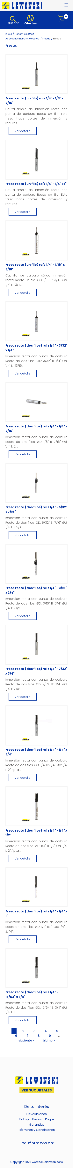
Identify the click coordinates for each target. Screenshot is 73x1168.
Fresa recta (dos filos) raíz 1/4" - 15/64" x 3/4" (31, 994)
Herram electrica (24, 34)
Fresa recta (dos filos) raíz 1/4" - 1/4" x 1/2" (36, 832)
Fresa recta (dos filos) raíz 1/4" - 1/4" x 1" (36, 913)
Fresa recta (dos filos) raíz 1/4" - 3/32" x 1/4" (36, 347)
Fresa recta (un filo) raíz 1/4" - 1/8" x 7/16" (34, 100)
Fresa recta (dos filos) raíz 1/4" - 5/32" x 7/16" (36, 509)
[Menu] (64, 5)
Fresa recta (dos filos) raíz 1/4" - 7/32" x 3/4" (36, 671)
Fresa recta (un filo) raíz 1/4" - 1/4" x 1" (36, 184)
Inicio (8, 34)
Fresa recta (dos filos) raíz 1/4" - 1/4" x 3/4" (36, 752)
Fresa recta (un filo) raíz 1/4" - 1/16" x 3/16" (35, 267)
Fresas (46, 38)
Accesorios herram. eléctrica (22, 38)
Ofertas (30, 23)
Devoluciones (36, 1114)
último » (49, 1040)
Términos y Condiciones (36, 1130)
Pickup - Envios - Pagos (36, 1119)
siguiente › (26, 1040)
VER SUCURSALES (36, 1090)
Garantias (36, 1124)
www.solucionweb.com (47, 1162)
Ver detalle (22, 131)
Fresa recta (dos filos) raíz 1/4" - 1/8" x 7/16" (36, 428)
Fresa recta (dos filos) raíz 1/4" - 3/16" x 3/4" (36, 590)
